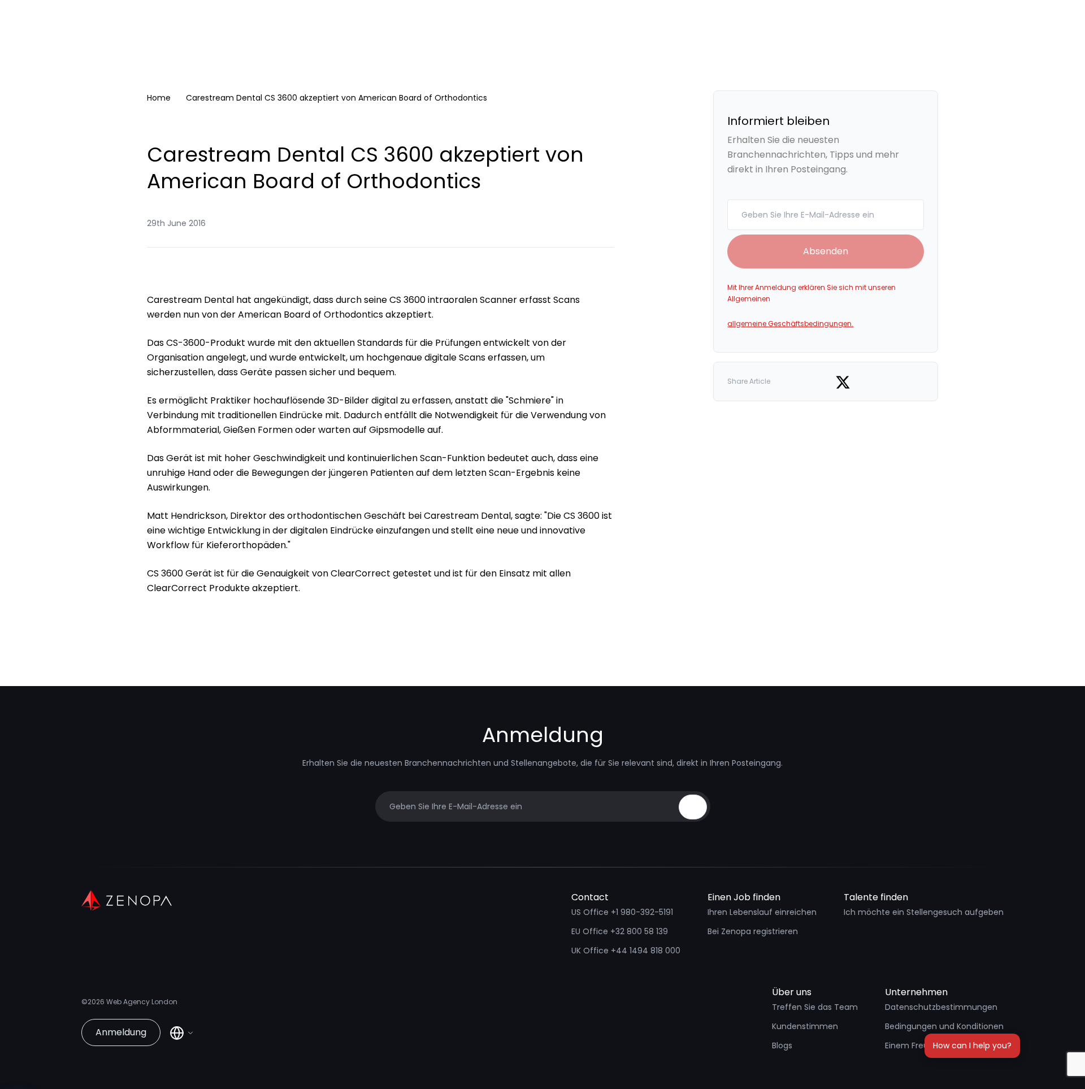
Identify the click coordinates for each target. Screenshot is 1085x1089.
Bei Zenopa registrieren (753, 931)
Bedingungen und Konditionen (944, 1026)
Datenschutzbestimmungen (941, 1007)
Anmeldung (121, 1032)
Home (159, 97)
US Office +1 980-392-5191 (622, 912)
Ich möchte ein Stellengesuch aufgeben (924, 912)
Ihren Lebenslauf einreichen (762, 912)
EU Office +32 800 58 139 (619, 931)
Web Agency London (141, 1001)
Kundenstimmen (805, 1026)
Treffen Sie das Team (815, 1007)
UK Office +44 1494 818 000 (625, 950)
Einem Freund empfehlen (935, 1045)
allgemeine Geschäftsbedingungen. (790, 323)
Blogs (782, 1045)
